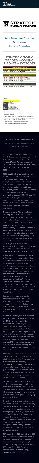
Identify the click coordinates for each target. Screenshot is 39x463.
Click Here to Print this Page (19, 46)
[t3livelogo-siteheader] (9, 4)
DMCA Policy (24, 146)
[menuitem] (33, 4)
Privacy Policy (30, 143)
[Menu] (33, 4)
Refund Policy (15, 146)
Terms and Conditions (18, 143)
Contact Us (7, 143)
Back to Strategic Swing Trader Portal (19, 38)
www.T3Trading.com (19, 452)
